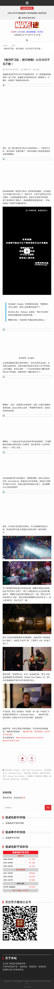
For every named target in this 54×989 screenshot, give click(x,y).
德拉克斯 (27, 773)
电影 (14, 890)
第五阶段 (32, 877)
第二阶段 (32, 863)
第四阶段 (32, 873)
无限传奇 (21, 856)
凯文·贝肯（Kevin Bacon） (32, 770)
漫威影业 (30, 776)
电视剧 (19, 890)
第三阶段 (32, 866)
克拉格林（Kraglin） (13, 770)
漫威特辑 (38, 776)
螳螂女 (45, 776)
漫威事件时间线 (13, 838)
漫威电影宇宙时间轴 (15, 823)
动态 (38, 69)
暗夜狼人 (35, 773)
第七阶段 (32, 887)
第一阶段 (32, 859)
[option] (27, 13)
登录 (23, 798)
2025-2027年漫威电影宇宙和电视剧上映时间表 (27, 13)
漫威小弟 (27, 69)
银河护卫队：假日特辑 (19, 779)
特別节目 (26, 890)
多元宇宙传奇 (20, 870)
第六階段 (32, 880)
